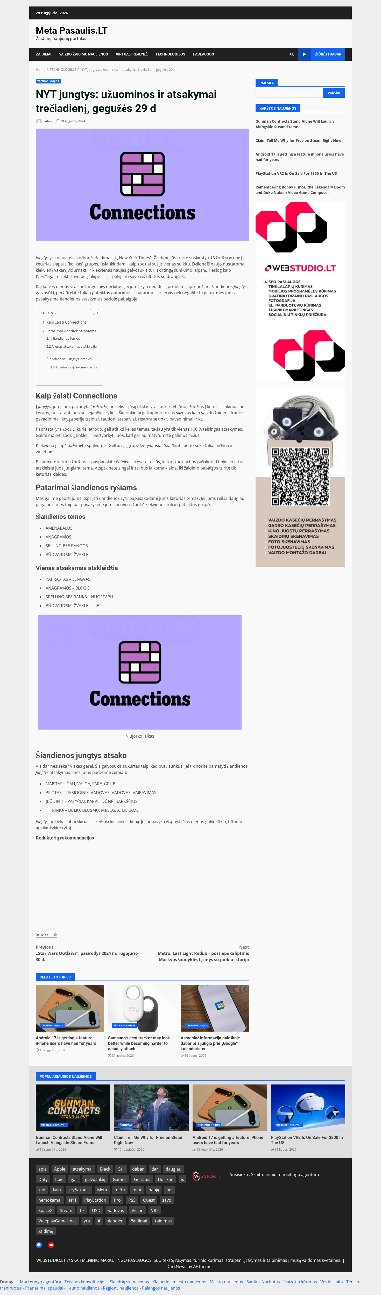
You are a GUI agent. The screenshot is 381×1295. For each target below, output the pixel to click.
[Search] (292, 54)
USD (96, 1210)
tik (82, 1210)
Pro (117, 1200)
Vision (138, 1210)
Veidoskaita (331, 1282)
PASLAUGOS (203, 54)
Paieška (266, 83)
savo (166, 1200)
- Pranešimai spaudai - (45, 1288)
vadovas (116, 1210)
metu (120, 1190)
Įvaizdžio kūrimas (300, 1282)
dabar (138, 1169)
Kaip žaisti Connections (66, 322)
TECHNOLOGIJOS (170, 54)
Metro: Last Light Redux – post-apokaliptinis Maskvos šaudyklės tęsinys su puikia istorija (203, 953)
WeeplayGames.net (57, 1221)
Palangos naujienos (161, 1288)
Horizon (166, 1179)
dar (154, 1169)
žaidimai (139, 1221)
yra (87, 1221)
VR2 (155, 1210)
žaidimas (163, 1221)
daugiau (173, 1169)
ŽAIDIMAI (43, 54)
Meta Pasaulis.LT (72, 30)
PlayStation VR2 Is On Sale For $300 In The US (296, 173)
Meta (102, 1190)
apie (42, 1169)
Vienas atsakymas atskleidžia (74, 346)
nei (169, 1190)
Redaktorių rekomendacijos (78, 367)
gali (74, 1179)
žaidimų (45, 1231)
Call (121, 1169)
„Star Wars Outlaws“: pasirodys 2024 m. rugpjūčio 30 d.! (87, 953)
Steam (66, 1210)
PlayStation (95, 1200)
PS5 (132, 1200)
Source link (46, 934)
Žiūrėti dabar (328, 54)
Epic (59, 1179)
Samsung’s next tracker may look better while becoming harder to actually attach (142, 1008)
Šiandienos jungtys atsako (68, 358)
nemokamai (49, 1200)
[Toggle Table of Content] (92, 313)
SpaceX (45, 1210)
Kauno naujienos (83, 1288)
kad (41, 1190)
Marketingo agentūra (40, 1282)
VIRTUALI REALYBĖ (132, 54)
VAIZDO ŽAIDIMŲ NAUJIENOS (83, 54)
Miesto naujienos (226, 1282)
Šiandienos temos (66, 338)
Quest (149, 1200)
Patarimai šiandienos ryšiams (71, 330)
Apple (59, 1169)
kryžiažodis (79, 1190)
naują (154, 1190)
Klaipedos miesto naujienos (179, 1282)
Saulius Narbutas (263, 1282)
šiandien (116, 1221)
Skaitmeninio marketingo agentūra (285, 1174)
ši (98, 1221)
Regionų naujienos (121, 1288)
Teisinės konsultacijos (86, 1282)
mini (136, 1190)
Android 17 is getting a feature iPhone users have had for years (70, 1008)
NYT (73, 1200)
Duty (43, 1179)
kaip (57, 1190)
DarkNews (176, 1266)
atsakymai (83, 1169)
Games (119, 1179)
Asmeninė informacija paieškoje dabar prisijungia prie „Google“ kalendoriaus (215, 1008)
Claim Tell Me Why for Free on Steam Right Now (298, 140)
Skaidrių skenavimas (129, 1282)
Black (105, 1169)
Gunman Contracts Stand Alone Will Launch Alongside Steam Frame (73, 1107)
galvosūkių (95, 1179)
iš (182, 1179)
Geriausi (142, 1179)
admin (49, 121)
